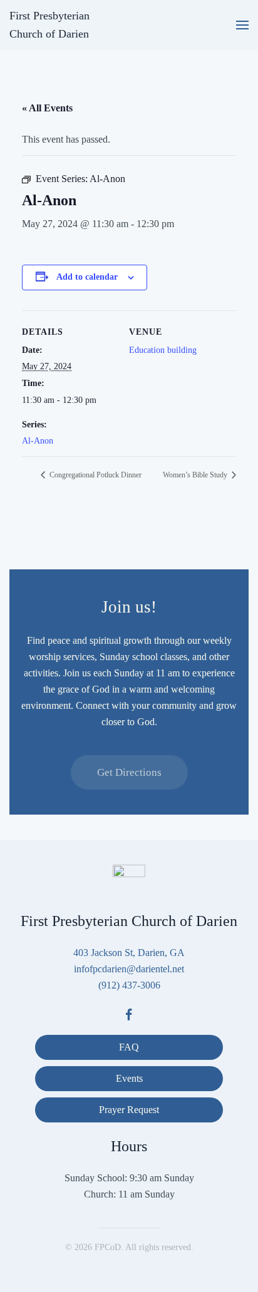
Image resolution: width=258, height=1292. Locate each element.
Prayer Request (129, 1109)
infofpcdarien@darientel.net (129, 969)
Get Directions (129, 772)
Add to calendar (87, 277)
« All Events (47, 108)
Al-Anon (37, 440)
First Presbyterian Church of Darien (49, 24)
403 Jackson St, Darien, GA (129, 952)
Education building (163, 350)
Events (129, 1078)
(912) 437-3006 (129, 985)
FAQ (129, 1047)
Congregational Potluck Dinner (95, 475)
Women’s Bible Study (196, 475)
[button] (242, 25)
